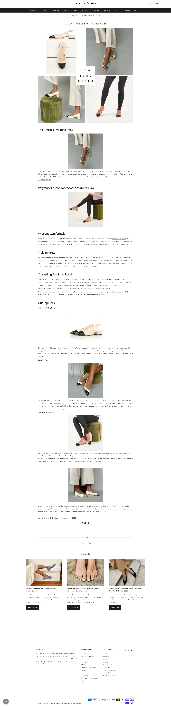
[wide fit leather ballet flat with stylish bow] (85, 209)
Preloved (84, 662)
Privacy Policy (85, 673)
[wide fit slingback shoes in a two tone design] (85, 328)
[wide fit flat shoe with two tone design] (85, 433)
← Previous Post (85, 543)
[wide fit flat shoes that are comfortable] (85, 500)
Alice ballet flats (47, 453)
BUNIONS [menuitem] (107, 10)
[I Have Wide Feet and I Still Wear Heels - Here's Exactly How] (44, 572)
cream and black (96, 348)
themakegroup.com (74, 703)
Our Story (84, 653)
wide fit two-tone (119, 239)
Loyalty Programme (87, 656)
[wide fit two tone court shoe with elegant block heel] (85, 380)
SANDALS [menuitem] (85, 10)
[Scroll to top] (167, 704)
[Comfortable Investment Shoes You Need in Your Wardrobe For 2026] (127, 572)
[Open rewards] (6, 701)
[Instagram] (128, 650)
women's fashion (44, 180)
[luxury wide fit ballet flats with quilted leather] (85, 151)
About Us (106, 656)
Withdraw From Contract (111, 675)
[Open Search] (151, 4)
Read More (32, 607)
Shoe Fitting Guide (109, 664)
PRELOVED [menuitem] (126, 10)
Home (73, 15)
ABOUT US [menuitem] (138, 10)
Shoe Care (106, 667)
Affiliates (83, 664)
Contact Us (106, 653)
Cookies (83, 684)
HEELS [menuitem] (75, 10)
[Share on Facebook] (82, 524)
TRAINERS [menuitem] (96, 10)
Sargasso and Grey (55, 703)
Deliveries (106, 659)
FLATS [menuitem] (66, 10)
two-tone (73, 171)
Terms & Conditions (87, 675)
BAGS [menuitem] (116, 10)
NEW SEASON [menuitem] (55, 10)
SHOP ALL (33, 10)
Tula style (53, 400)
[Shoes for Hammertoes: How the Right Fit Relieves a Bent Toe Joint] (85, 572)
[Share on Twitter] (85, 524)
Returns (105, 662)
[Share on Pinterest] (89, 524)
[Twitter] (131, 650)
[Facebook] (126, 650)
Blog (77, 15)
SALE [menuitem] (44, 10)
